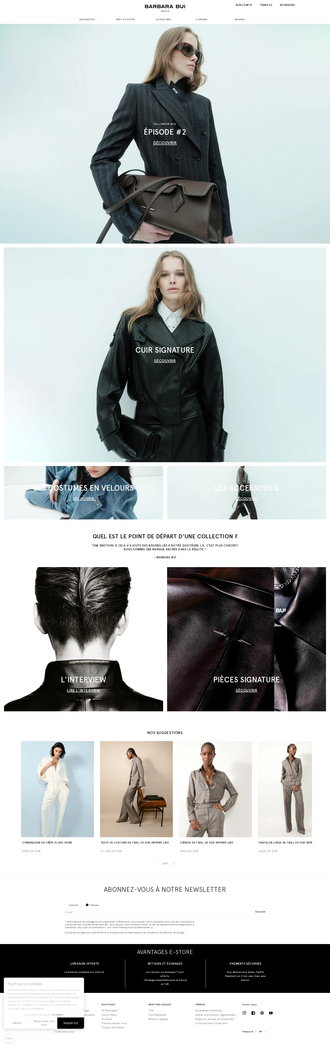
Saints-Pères (109, 1014)
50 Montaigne (109, 1010)
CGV (151, 1010)
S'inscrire (260, 911)
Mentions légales (158, 1019)
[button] (89, 20)
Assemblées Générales (209, 1010)
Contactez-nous (64, 1031)
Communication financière (211, 1023)
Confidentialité (157, 1014)
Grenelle (107, 1019)
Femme (94, 905)
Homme (73, 905)
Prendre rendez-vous (114, 1023)
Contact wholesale (113, 1027)
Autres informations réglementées (216, 1014)
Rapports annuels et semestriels (215, 1019)
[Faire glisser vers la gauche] (156, 864)
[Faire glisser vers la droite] (173, 864)
